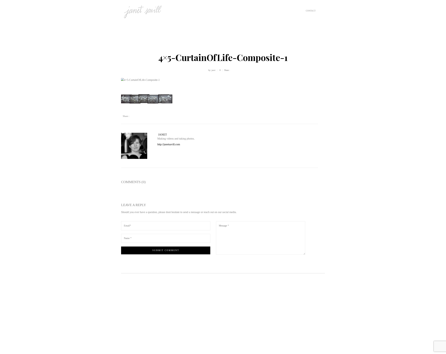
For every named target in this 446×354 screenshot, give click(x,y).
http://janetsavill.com (168, 144)
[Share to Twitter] (139, 116)
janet (213, 70)
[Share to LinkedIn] (155, 116)
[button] (147, 98)
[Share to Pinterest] (150, 116)
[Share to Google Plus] (144, 116)
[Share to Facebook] (134, 116)
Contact (311, 11)
